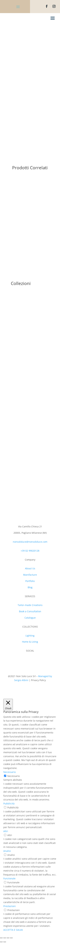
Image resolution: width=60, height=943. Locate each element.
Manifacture (30, 574)
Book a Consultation (30, 611)
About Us (30, 568)
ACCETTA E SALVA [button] (13, 929)
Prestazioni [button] (9, 906)
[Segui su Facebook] (47, 6)
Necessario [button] (9, 772)
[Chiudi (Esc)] (1, 937)
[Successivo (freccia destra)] (4, 941)
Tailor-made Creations (30, 605)
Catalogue (30, 617)
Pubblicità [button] (8, 803)
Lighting (30, 635)
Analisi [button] (7, 850)
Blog (30, 587)
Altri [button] (5, 831)
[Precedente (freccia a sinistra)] (1, 941)
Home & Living (30, 641)
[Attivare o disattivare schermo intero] (8, 937)
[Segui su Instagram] (54, 6)
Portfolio (30, 581)
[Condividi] (4, 937)
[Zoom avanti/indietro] (11, 937)
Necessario (13, 776)
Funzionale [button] (9, 878)
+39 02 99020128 (30, 550)
